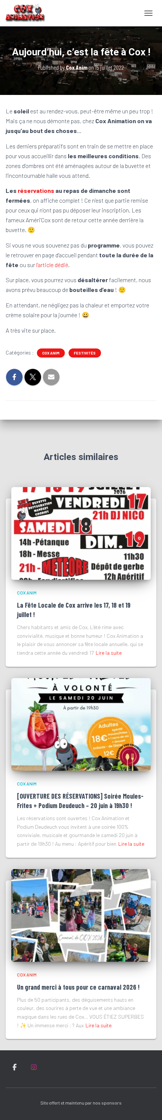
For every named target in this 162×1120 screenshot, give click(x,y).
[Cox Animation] (28, 13)
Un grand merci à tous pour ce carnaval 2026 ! (78, 987)
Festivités (85, 353)
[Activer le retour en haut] (147, 1105)
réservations (36, 190)
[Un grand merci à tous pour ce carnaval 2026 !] (81, 914)
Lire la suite (109, 652)
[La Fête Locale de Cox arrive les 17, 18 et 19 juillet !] (81, 532)
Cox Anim (51, 353)
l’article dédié (52, 264)
